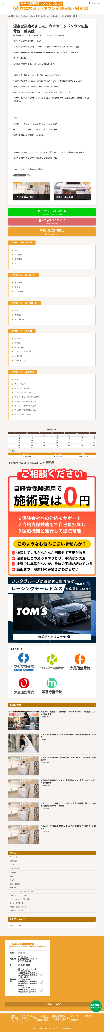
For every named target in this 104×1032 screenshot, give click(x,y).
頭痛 (16, 250)
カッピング (13, 857)
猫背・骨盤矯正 (15, 884)
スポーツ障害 (20, 384)
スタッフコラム (28, 1016)
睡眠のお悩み (20, 347)
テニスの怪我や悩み (23, 414)
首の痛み (18, 255)
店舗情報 (74, 1020)
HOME (13, 1016)
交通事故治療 (42, 1020)
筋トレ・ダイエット (16, 903)
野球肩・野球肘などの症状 (25, 401)
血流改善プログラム (16, 910)
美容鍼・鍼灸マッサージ (18, 906)
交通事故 (13, 872)
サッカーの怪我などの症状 (25, 406)
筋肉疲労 (18, 338)
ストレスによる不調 (23, 352)
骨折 (16, 380)
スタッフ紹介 (59, 1020)
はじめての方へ (58, 1016)
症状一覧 (13, 887)
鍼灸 (35, 1018)
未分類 (12, 880)
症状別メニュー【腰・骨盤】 (21, 899)
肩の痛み (18, 283)
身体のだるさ (20, 360)
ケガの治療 (13, 861)
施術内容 (88, 1016)
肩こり (17, 287)
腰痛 (16, 311)
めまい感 (18, 356)
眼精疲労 (18, 259)
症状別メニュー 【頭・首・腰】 (22, 891)
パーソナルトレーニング (21, 1020)
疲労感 (17, 343)
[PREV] (10, 429)
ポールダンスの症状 (23, 388)
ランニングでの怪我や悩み (25, 410)
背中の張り (19, 291)
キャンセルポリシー (19, 1021)
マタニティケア (15, 868)
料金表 (43, 1016)
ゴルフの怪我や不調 (23, 393)
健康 (11, 876)
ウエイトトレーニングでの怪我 (27, 397)
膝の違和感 (19, 319)
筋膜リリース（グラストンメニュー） (59, 1018)
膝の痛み (18, 315)
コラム (29, 175)
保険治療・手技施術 (19, 1018)
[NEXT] (93, 429)
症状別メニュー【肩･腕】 (20, 895)
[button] (52, 212)
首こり (17, 263)
